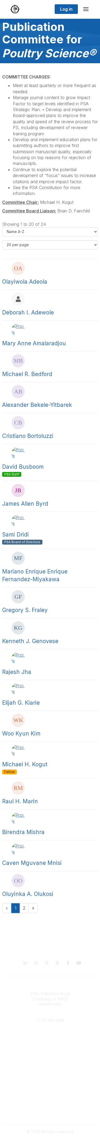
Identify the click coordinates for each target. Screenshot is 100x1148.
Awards (50, 1081)
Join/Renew (50, 1036)
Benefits (50, 1042)
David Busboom (23, 466)
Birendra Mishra (23, 832)
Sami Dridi (15, 534)
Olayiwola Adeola (24, 281)
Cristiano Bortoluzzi (27, 436)
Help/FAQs (50, 1092)
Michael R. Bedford (27, 374)
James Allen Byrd (25, 503)
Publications (50, 1071)
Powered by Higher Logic (50, 1141)
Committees (50, 1047)
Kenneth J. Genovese (30, 641)
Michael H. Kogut (24, 764)
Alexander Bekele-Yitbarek (37, 405)
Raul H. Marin (20, 801)
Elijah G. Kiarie (21, 702)
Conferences (50, 1076)
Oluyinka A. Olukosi (27, 894)
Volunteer (50, 1055)
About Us (50, 1108)
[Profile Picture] (18, 268)
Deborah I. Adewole (28, 312)
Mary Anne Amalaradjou (34, 343)
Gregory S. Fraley (25, 610)
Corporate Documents (50, 1113)
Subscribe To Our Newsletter (50, 1087)
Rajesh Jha (16, 672)
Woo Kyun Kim (21, 733)
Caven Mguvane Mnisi (32, 863)
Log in (66, 9)
